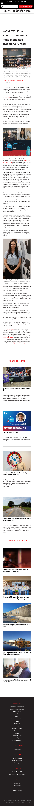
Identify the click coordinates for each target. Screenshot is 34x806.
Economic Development (17, 706)
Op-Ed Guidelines (17, 790)
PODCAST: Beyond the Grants (10, 432)
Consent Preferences (25, 802)
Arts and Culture (17, 735)
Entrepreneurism (17, 728)
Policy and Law (17, 711)
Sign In (17, 1)
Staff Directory (17, 785)
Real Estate (17, 731)
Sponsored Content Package (17, 774)
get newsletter (26, 6)
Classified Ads (17, 749)
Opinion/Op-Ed (17, 738)
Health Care (17, 723)
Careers (17, 788)
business (7, 97)
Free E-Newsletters (17, 760)
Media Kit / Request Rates (17, 772)
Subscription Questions (17, 763)
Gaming (17, 716)
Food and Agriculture (17, 718)
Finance (17, 721)
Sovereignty (17, 714)
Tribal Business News (17, 10)
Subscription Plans (17, 758)
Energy (17, 726)
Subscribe (23, 1)
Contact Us (17, 783)
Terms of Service (14, 802)
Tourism (17, 733)
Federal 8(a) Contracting (17, 709)
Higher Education (17, 740)
